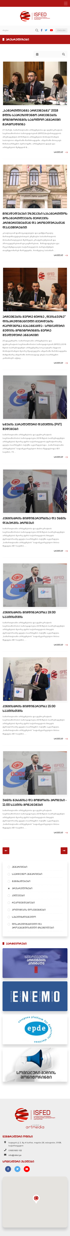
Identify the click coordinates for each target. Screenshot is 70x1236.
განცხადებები (21, 881)
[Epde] (35, 1029)
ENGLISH (61, 30)
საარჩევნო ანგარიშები (27, 874)
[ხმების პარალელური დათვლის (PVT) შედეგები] (35, 397)
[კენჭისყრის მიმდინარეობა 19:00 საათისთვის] (35, 585)
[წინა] (6, 850)
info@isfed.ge (14, 1155)
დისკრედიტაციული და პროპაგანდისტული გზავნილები (33, 925)
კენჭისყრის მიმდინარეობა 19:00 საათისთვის (29, 614)
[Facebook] (41, 30)
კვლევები (18, 895)
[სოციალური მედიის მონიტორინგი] (35, 1065)
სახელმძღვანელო (24, 916)
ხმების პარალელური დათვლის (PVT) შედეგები (32, 426)
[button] (36, 1199)
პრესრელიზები (22, 888)
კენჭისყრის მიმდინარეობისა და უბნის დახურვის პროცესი (34, 520)
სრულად (58, 152)
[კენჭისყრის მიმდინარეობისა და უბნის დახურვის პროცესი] (35, 491)
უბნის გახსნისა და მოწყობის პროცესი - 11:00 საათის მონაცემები (35, 802)
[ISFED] (35, 1114)
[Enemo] (35, 996)
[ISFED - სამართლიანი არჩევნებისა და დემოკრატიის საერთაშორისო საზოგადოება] (35, 12)
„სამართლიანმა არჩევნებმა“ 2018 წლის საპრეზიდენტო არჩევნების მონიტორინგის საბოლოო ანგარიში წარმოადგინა (32, 117)
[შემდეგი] (64, 850)
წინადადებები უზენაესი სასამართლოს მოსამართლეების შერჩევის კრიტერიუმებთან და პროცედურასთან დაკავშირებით (35, 220)
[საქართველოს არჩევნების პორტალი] (35, 963)
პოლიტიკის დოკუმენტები (29, 909)
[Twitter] (46, 30)
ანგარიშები (19, 866)
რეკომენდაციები (23, 902)
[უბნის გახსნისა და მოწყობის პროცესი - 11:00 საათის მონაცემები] (35, 773)
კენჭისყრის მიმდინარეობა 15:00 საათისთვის (29, 708)
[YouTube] (51, 30)
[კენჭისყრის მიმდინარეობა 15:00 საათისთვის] (35, 679)
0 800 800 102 (15, 1150)
